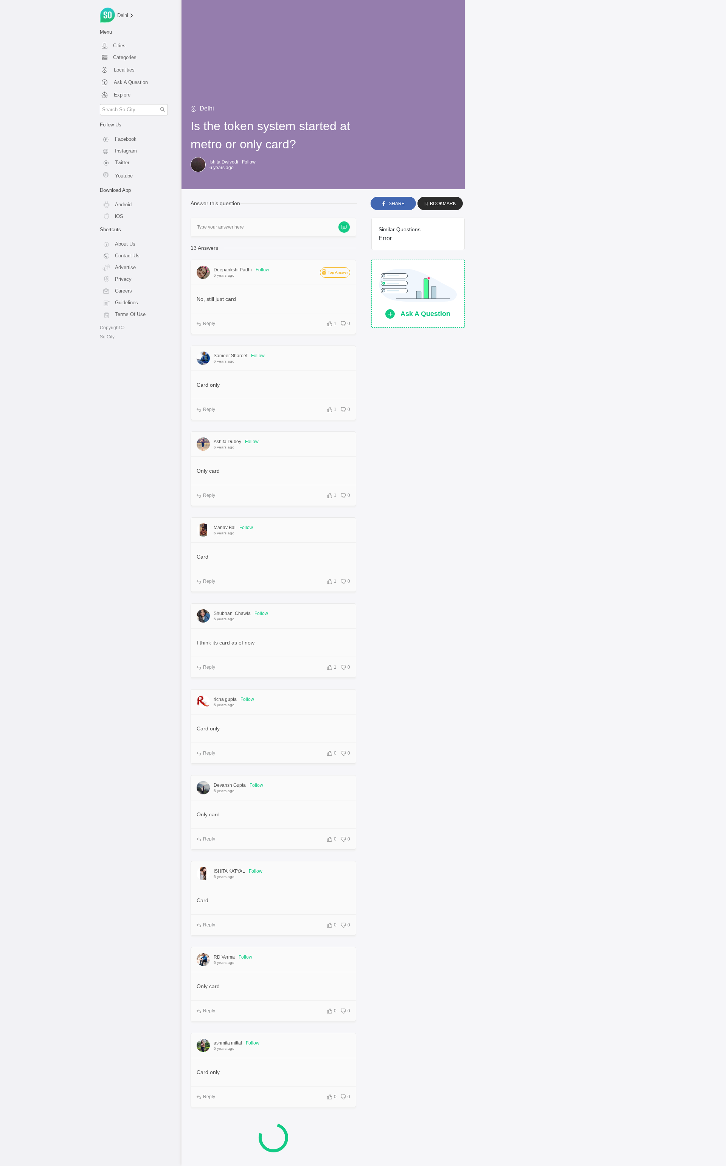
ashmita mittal (228, 1043)
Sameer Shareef (230, 355)
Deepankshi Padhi (233, 269)
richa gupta (225, 699)
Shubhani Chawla (232, 613)
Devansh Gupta (230, 785)
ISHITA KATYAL (229, 871)
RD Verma (224, 957)
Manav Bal (225, 527)
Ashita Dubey (227, 441)
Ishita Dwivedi (223, 162)
